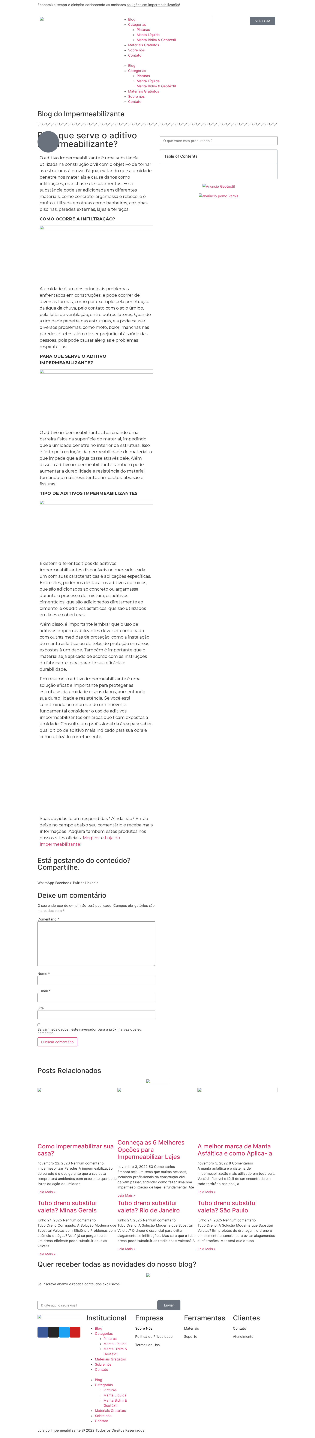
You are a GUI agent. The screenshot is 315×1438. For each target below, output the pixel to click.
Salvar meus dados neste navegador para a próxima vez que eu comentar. (89, 1031)
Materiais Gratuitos (143, 45)
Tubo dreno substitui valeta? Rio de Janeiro (148, 1206)
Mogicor (91, 837)
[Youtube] (75, 1332)
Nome (44, 973)
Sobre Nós (143, 1328)
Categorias (137, 24)
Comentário (48, 919)
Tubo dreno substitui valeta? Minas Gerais (67, 1206)
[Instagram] (53, 1332)
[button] (157, 60)
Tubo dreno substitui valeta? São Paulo (227, 1206)
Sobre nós (136, 50)
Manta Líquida (148, 35)
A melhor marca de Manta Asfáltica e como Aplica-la (235, 1150)
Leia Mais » (47, 1192)
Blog (131, 19)
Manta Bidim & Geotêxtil (156, 40)
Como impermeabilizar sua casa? (76, 1150)
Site (41, 1008)
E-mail (44, 991)
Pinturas (143, 29)
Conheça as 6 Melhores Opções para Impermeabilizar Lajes (150, 1149)
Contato (134, 55)
